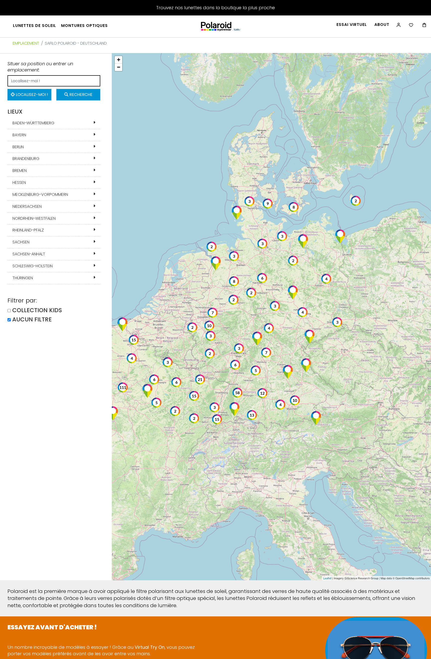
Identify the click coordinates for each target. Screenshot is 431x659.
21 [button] (200, 380)
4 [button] (326, 279)
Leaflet (327, 578)
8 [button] (294, 207)
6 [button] (262, 278)
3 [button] (239, 349)
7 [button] (266, 353)
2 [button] (210, 354)
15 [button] (217, 420)
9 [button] (268, 204)
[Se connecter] (398, 27)
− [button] (118, 67)
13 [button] (252, 415)
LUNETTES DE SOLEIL (34, 25)
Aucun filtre (32, 319)
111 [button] (122, 388)
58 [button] (237, 393)
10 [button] (295, 401)
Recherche (80, 94)
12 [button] (262, 393)
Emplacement (26, 43)
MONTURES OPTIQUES (84, 25)
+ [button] (118, 60)
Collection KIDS (37, 310)
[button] (340, 236)
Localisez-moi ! (31, 94)
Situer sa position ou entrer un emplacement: (40, 67)
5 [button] (256, 371)
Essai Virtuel (351, 24)
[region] (271, 316)
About (381, 24)
